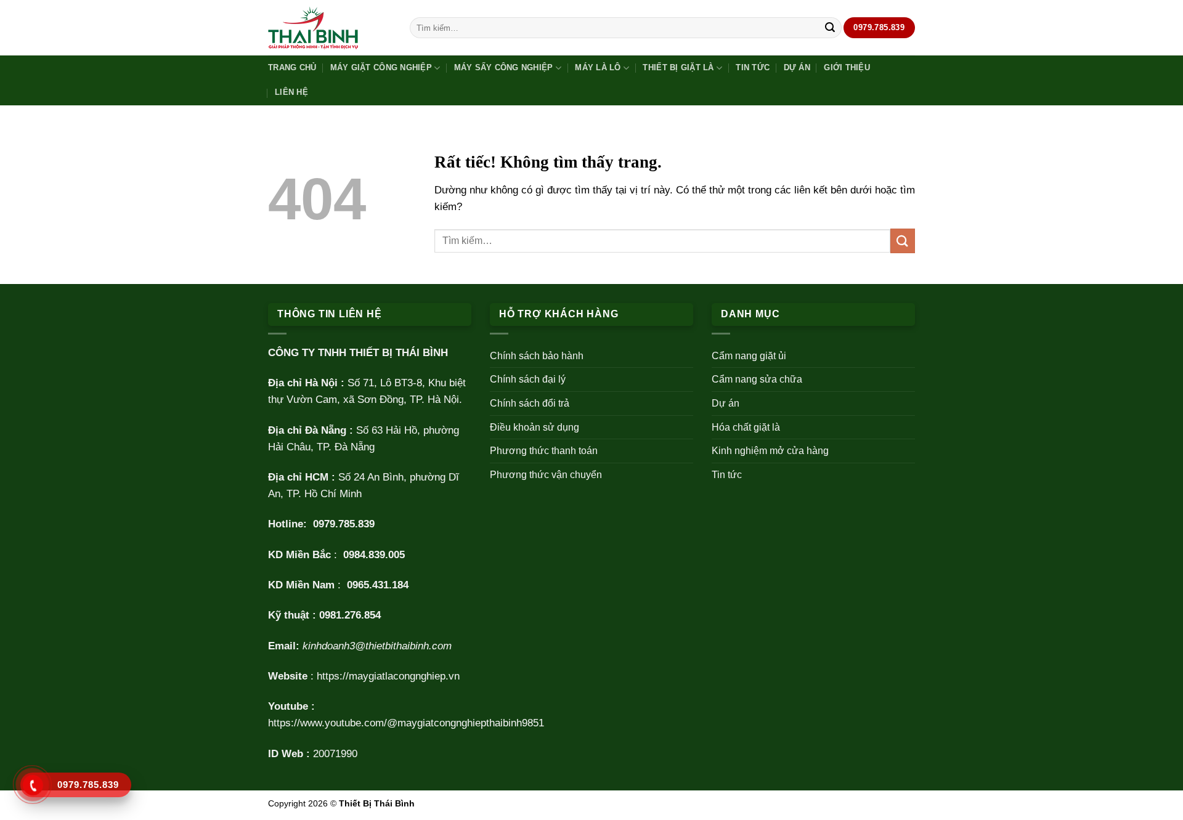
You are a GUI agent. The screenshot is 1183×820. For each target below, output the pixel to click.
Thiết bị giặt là (678, 67)
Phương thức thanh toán (544, 450)
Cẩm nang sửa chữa (757, 379)
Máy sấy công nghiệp (503, 67)
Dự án (797, 67)
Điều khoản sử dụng (534, 427)
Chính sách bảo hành (536, 356)
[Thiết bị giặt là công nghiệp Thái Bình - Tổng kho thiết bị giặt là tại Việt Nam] (329, 28)
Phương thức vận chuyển (546, 474)
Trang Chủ (292, 67)
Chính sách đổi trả (529, 403)
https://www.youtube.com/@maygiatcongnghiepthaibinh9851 (406, 723)
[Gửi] (829, 27)
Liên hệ (291, 92)
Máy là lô (597, 67)
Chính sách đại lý (528, 379)
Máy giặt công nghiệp (381, 67)
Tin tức (753, 67)
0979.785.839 (344, 524)
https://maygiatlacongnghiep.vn (388, 676)
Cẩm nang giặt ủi (749, 356)
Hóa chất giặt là (746, 427)
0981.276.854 (350, 615)
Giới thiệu (847, 67)
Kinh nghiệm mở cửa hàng (770, 450)
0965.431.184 (378, 585)
